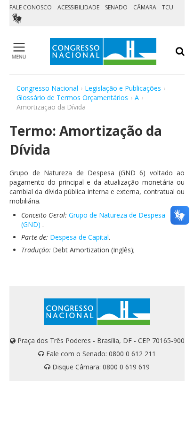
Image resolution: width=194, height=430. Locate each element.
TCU (167, 7)
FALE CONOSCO (30, 7)
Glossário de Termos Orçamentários (72, 97)
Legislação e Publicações (123, 88)
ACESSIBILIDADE (78, 7)
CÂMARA (144, 7)
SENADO (116, 7)
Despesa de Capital (79, 237)
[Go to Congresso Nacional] (103, 51)
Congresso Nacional (47, 88)
